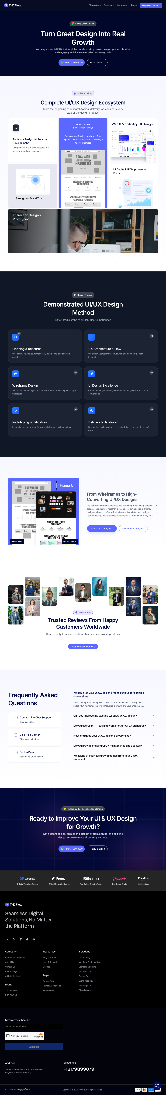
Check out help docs (29, 739)
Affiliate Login (11, 971)
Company (10, 951)
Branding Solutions (87, 966)
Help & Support (50, 962)
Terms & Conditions (52, 985)
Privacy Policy (49, 981)
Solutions (84, 951)
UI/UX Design (85, 957)
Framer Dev (84, 976)
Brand (8, 984)
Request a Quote (150, 5)
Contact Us (10, 966)
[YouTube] (33, 939)
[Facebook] (7, 939)
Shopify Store (85, 990)
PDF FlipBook (11, 995)
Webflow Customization (90, 962)
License (46, 966)
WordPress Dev (86, 980)
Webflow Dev (85, 971)
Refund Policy (49, 990)
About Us (9, 962)
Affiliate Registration (14, 976)
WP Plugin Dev (85, 985)
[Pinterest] (27, 939)
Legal (46, 975)
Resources (49, 951)
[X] (14, 939)
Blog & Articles (49, 957)
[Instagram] (20, 939)
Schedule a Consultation (31, 756)
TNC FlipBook (11, 990)
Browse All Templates (15, 957)
